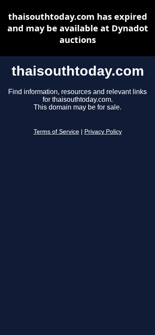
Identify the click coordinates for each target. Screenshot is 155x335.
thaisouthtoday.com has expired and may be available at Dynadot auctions (77, 28)
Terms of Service (56, 131)
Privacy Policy (103, 131)
